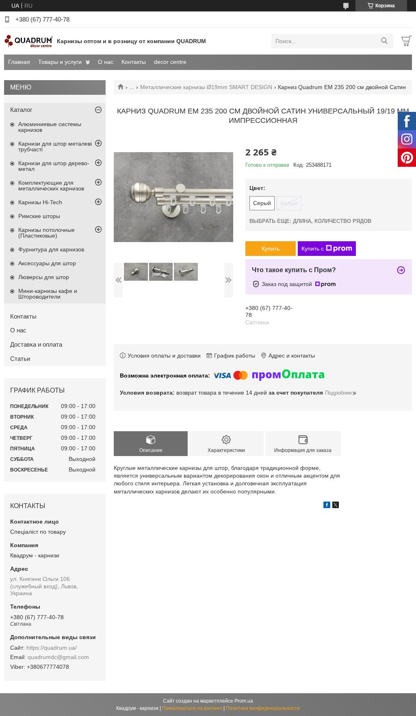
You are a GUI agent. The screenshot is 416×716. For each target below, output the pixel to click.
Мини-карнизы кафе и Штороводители (47, 294)
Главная (19, 62)
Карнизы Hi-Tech (40, 202)
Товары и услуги (60, 62)
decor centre (170, 62)
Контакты (133, 62)
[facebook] (326, 506)
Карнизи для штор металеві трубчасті (55, 146)
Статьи (20, 358)
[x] (335, 506)
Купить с (312, 248)
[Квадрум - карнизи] (28, 40)
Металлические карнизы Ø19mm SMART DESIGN (206, 87)
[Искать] (384, 41)
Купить (271, 248)
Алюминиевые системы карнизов (49, 127)
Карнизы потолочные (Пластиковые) (46, 233)
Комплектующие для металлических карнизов (51, 185)
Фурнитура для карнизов (51, 249)
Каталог (21, 109)
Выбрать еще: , (310, 221)
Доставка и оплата (36, 344)
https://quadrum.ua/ (51, 647)
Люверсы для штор (43, 277)
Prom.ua (243, 701)
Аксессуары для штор (47, 263)
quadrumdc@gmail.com (58, 657)
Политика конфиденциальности (263, 708)
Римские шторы (39, 216)
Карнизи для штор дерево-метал (53, 166)
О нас (105, 62)
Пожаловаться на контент (192, 708)
